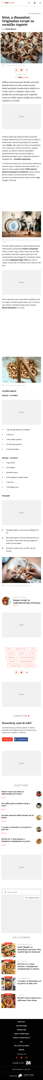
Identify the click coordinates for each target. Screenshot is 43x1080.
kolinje (32, 653)
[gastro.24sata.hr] (8, 2)
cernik (9, 649)
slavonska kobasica (26, 661)
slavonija (11, 653)
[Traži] (29, 3)
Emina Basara (11, 29)
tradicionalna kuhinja (27, 657)
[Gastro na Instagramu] (26, 1058)
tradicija (12, 661)
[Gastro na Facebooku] (17, 1058)
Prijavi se (7, 739)
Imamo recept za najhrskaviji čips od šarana (26, 601)
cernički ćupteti (21, 649)
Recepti (15, 605)
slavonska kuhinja (15, 666)
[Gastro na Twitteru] (22, 1058)
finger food (30, 666)
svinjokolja (11, 657)
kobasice (22, 653)
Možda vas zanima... (20, 597)
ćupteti (33, 649)
